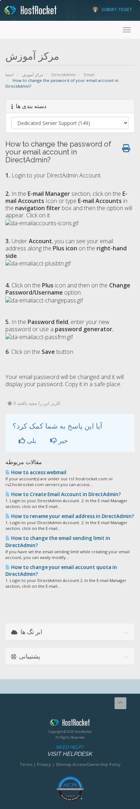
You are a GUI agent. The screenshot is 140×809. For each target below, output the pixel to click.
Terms (26, 764)
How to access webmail (38, 472)
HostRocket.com (70, 723)
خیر (62, 440)
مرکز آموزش (32, 74)
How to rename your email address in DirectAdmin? (72, 516)
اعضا (9, 74)
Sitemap (63, 764)
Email (89, 74)
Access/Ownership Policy (97, 764)
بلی (30, 440)
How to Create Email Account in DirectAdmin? (65, 494)
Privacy (44, 764)
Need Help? (69, 750)
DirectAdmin (63, 74)
